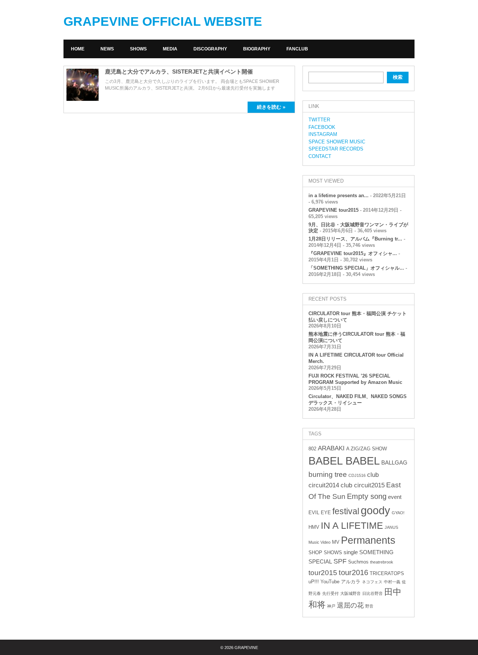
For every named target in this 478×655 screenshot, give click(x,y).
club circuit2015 (363, 485)
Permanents (368, 540)
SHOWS (138, 49)
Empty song (367, 496)
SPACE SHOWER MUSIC (336, 142)
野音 (369, 606)
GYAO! (398, 512)
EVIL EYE (319, 512)
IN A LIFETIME (352, 525)
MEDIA (170, 49)
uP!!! (313, 581)
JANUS (391, 527)
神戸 (331, 606)
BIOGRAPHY (256, 49)
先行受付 (330, 593)
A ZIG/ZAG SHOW (366, 448)
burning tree (327, 474)
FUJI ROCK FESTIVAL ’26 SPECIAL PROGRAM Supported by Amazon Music (355, 379)
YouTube (329, 581)
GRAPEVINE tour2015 (333, 210)
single (351, 552)
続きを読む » (271, 107)
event (394, 497)
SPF (340, 561)
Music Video (319, 542)
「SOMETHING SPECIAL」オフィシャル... (356, 268)
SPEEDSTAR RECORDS (335, 149)
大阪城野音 (350, 593)
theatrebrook (381, 562)
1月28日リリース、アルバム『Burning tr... (355, 239)
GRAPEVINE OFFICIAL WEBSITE (162, 21)
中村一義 (392, 582)
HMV (313, 527)
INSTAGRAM (322, 134)
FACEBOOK (321, 127)
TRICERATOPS (387, 573)
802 (312, 448)
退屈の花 (350, 605)
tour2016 (353, 572)
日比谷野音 (372, 593)
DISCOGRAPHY (210, 49)
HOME (77, 49)
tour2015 (322, 573)
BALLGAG (394, 462)
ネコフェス (372, 582)
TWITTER (319, 119)
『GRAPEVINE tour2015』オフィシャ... (352, 253)
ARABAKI (331, 448)
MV (335, 542)
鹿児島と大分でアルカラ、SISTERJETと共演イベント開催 (179, 71)
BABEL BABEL (344, 461)
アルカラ (350, 581)
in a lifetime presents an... (338, 195)
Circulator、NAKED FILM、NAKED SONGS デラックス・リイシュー (357, 400)
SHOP (315, 552)
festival (345, 511)
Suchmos (358, 562)
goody (375, 510)
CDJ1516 (357, 475)
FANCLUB (297, 49)
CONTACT (319, 156)
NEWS (107, 49)
